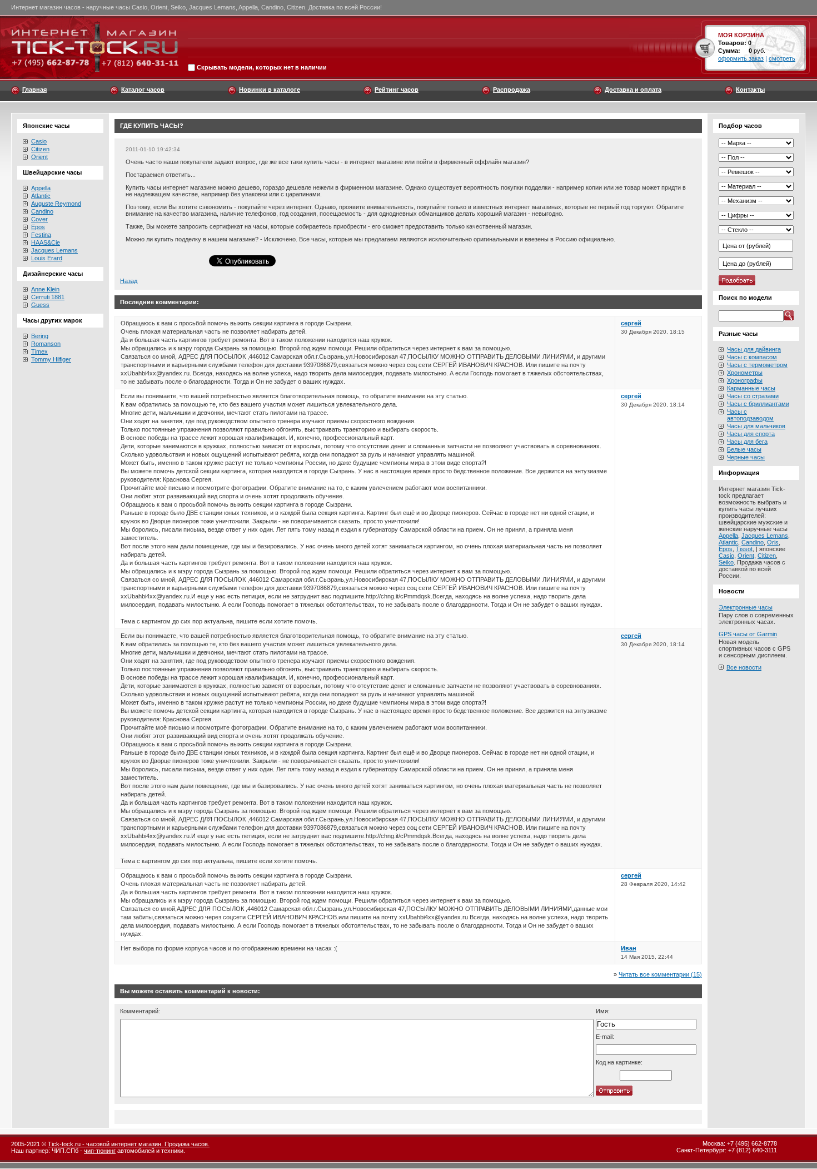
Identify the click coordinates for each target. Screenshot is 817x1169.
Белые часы (744, 449)
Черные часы (746, 457)
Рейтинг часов (397, 89)
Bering (39, 336)
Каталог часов (143, 89)
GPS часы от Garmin (748, 634)
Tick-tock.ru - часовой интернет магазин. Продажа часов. (129, 1144)
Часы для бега (747, 441)
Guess (40, 304)
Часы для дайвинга (754, 349)
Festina (41, 234)
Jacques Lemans (54, 250)
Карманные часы (751, 388)
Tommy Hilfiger (51, 359)
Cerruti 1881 (47, 297)
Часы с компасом (752, 357)
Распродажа (511, 89)
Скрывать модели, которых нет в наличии (262, 68)
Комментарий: (140, 1011)
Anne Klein (45, 289)
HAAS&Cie (45, 242)
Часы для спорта (751, 433)
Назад (128, 281)
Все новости (743, 667)
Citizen (40, 149)
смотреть (782, 58)
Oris (773, 542)
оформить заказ (741, 58)
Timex (39, 351)
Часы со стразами (753, 396)
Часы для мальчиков (756, 426)
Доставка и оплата (633, 89)
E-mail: (605, 1036)
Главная (34, 89)
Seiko (726, 562)
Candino (42, 211)
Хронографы (745, 380)
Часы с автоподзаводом (750, 415)
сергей (631, 323)
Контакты (750, 89)
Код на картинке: (619, 1062)
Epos (38, 227)
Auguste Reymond (56, 203)
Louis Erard (46, 258)
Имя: (603, 1011)
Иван (628, 948)
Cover (39, 219)
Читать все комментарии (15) (660, 974)
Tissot (744, 549)
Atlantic (41, 195)
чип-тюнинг (100, 1150)
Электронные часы (746, 607)
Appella (41, 188)
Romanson (46, 343)
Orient (39, 156)
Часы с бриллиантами (758, 403)
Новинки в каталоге (269, 89)
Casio (39, 141)
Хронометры (745, 372)
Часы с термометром (757, 364)
